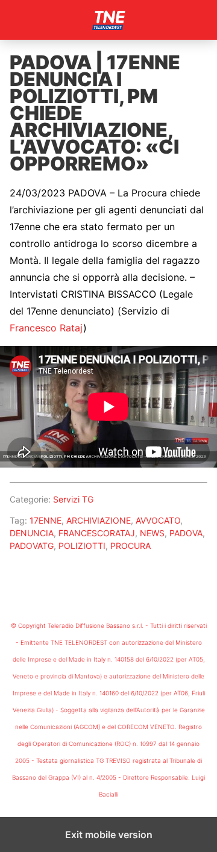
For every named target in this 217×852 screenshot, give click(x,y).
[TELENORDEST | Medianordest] (108, 20)
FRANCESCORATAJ (96, 533)
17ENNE (45, 520)
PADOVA (186, 533)
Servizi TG (73, 499)
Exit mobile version (109, 835)
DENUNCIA (32, 533)
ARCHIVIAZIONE (98, 520)
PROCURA (130, 545)
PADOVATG (32, 545)
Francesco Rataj (46, 328)
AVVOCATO (158, 520)
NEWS (152, 533)
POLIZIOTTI (81, 545)
